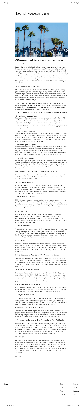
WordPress (76, 405)
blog (6, 3)
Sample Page (75, 3)
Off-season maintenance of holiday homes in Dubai (39, 61)
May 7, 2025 (18, 356)
